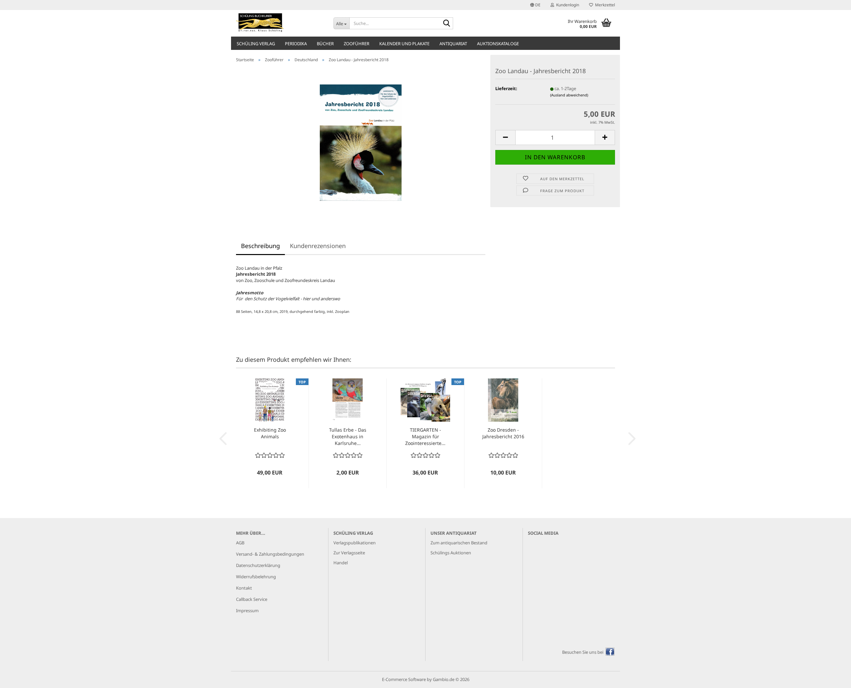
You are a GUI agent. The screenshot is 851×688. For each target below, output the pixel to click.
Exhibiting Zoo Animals (270, 433)
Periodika (296, 44)
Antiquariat (453, 44)
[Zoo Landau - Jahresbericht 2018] (361, 142)
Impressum (247, 611)
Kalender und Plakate (404, 44)
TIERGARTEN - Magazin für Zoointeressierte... (425, 436)
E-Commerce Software (404, 679)
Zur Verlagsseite (349, 553)
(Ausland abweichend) (569, 94)
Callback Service (251, 599)
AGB (240, 543)
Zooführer (356, 44)
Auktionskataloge (498, 44)
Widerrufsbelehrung (256, 577)
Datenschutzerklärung (258, 565)
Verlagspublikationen (354, 543)
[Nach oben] (833, 678)
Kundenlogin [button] (566, 5)
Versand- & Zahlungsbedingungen (270, 554)
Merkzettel (604, 5)
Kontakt (244, 588)
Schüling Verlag (256, 44)
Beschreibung (260, 246)
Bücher (325, 44)
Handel (340, 563)
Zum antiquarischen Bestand (458, 543)
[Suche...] (446, 24)
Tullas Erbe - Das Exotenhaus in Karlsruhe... (347, 436)
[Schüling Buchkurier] (279, 23)
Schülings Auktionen (450, 553)
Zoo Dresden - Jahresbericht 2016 (503, 433)
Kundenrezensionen (318, 246)
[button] (535, 5)
